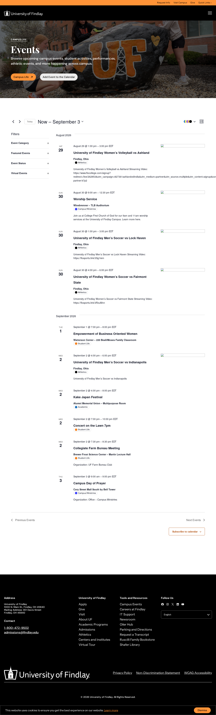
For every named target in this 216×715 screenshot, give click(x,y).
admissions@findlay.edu (21, 632)
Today (30, 121)
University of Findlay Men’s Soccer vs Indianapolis (109, 362)
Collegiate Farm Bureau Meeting (96, 448)
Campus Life (21, 77)
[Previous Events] (13, 121)
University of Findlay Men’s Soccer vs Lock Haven (109, 238)
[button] (189, 121)
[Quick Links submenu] (211, 2)
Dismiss (202, 710)
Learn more (111, 710)
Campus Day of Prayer (89, 483)
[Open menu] (210, 13)
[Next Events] (20, 121)
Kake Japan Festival (87, 397)
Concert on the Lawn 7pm (92, 425)
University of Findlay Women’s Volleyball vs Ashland (111, 152)
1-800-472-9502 (16, 628)
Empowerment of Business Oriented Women (105, 333)
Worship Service (85, 199)
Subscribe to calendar (185, 531)
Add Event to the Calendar (59, 77)
